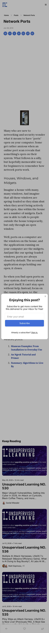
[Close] (45, 296)
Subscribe (24, 323)
